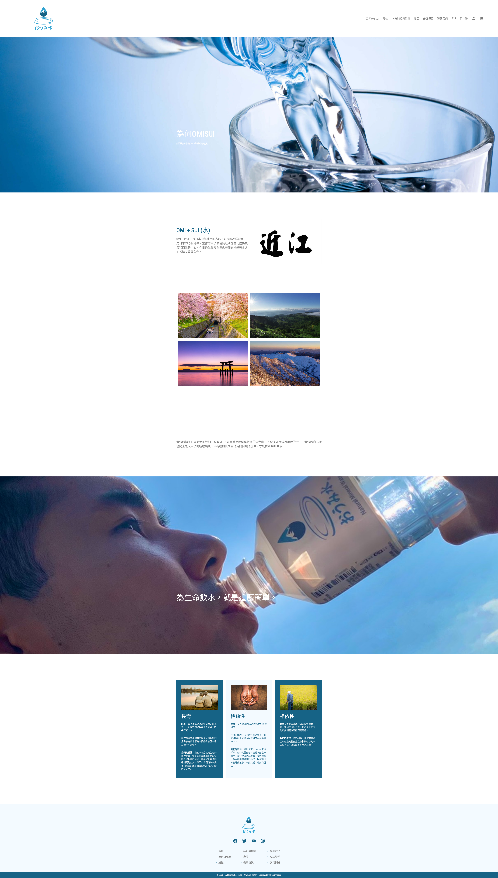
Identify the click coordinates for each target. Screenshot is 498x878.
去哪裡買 (428, 18)
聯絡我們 (442, 18)
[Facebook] (235, 841)
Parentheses (275, 875)
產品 (416, 18)
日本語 (464, 18)
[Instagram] (263, 841)
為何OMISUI (372, 18)
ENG (454, 18)
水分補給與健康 (401, 18)
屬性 (385, 18)
